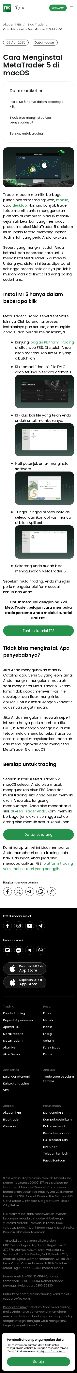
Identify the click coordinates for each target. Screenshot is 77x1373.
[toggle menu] (71, 8)
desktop (19, 205)
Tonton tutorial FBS (38, 630)
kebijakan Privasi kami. (52, 1351)
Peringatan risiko (15, 1307)
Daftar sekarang (38, 834)
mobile (62, 199)
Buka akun (58, 7)
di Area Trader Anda (28, 811)
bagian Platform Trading (52, 342)
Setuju (38, 1361)
